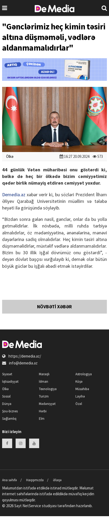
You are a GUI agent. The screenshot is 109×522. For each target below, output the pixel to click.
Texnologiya (48, 389)
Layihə (80, 396)
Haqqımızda (35, 480)
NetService (31, 505)
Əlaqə (57, 480)
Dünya (6, 403)
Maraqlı (44, 374)
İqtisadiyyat (10, 381)
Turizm (44, 396)
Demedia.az (13, 194)
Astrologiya (83, 374)
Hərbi (43, 411)
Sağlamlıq (9, 418)
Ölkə (9, 156)
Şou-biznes (10, 411)
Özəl (78, 403)
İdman (43, 381)
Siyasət (7, 374)
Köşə (79, 381)
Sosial (6, 396)
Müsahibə (82, 389)
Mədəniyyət (47, 403)
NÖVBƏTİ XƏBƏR (54, 307)
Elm (41, 418)
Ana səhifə (9, 480)
